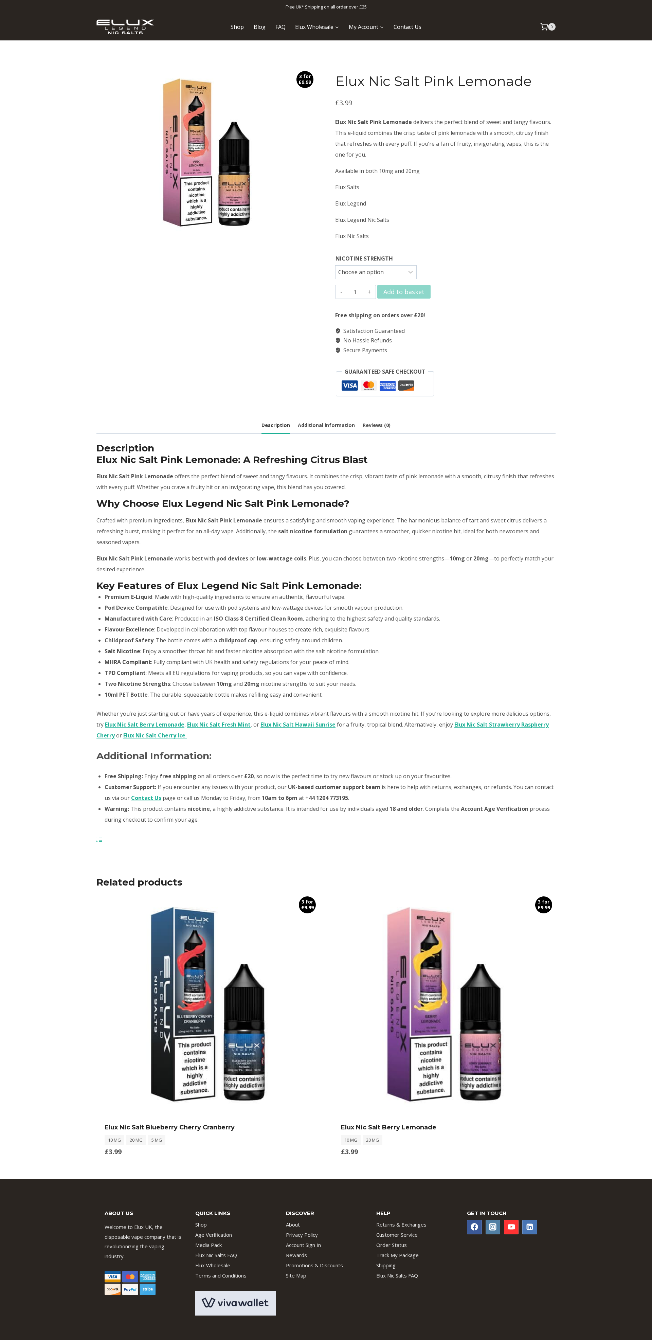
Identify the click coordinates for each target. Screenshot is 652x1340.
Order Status (391, 1244)
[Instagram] (493, 1227)
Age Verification (213, 1234)
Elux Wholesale (212, 1265)
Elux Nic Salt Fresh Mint (219, 724)
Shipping (386, 1265)
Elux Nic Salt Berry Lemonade (144, 724)
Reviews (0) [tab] (377, 425)
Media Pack (208, 1244)
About (293, 1224)
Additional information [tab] (326, 425)
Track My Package (397, 1255)
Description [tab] (275, 425)
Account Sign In (303, 1244)
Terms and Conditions (221, 1275)
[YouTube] (511, 1227)
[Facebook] (474, 1227)
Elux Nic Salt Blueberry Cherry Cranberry (170, 1127)
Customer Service (397, 1234)
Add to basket (403, 292)
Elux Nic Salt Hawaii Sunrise (298, 724)
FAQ (280, 27)
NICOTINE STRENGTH (364, 258)
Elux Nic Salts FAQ (216, 1255)
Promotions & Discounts (314, 1265)
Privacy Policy (302, 1234)
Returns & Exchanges (401, 1224)
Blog (260, 27)
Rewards (296, 1255)
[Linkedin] (529, 1227)
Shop (237, 27)
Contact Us (407, 27)
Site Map (296, 1275)
